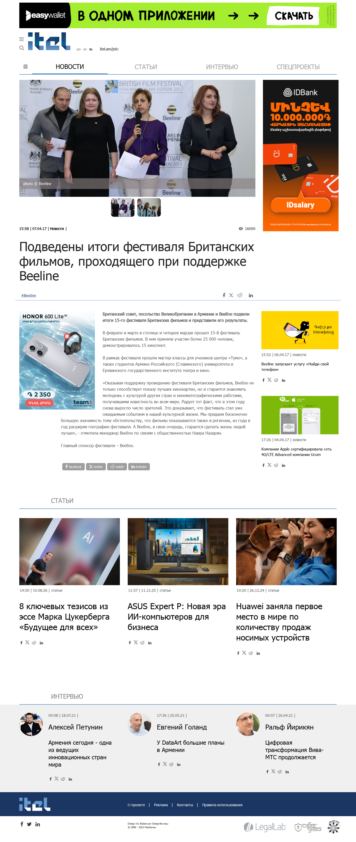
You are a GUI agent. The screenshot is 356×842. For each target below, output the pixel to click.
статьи (146, 66)
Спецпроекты (298, 66)
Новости (57, 228)
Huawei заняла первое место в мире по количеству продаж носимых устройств (279, 621)
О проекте (137, 805)
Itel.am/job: (109, 49)
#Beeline (28, 295)
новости (70, 66)
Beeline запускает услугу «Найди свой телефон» (295, 366)
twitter (98, 467)
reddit (119, 467)
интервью (222, 66)
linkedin (141, 467)
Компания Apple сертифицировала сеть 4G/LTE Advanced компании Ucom (296, 452)
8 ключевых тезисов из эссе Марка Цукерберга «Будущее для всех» (64, 616)
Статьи (56, 590)
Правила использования (222, 805)
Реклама (161, 805)
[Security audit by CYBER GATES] (308, 827)
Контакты (185, 805)
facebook (75, 467)
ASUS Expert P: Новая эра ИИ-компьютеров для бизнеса (177, 616)
